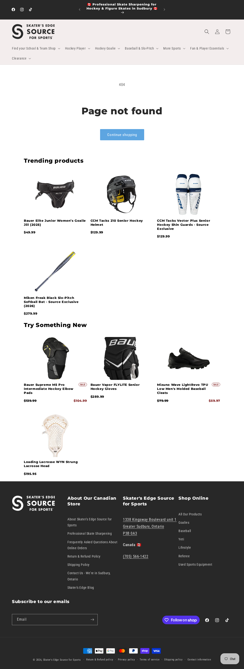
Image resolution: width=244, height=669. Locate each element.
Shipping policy (173, 659)
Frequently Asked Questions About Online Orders (92, 545)
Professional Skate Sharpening (89, 533)
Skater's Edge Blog (80, 587)
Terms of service (149, 659)
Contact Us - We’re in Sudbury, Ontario (89, 576)
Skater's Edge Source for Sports (62, 659)
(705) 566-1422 (135, 556)
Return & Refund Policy (83, 556)
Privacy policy (126, 659)
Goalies (183, 522)
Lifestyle (184, 547)
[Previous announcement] (79, 9)
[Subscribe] (92, 619)
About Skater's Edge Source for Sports (89, 522)
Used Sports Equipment (195, 564)
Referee (184, 556)
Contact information (199, 659)
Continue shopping (122, 135)
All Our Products (190, 514)
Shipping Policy (78, 565)
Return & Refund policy (99, 659)
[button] (35, 48)
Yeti (181, 539)
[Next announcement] (164, 9)
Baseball (184, 531)
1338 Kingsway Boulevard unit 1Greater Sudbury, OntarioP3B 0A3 (150, 526)
